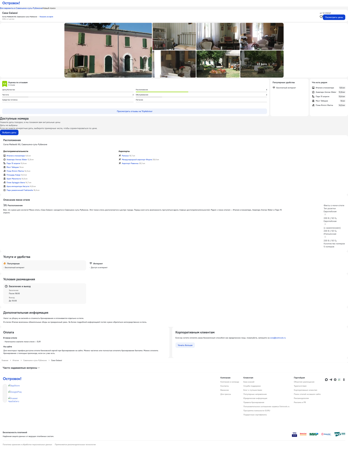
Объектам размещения (304, 382)
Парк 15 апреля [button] (13, 163)
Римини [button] (125, 155)
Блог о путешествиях (252, 390)
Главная (5, 360)
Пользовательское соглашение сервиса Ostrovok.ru (266, 406)
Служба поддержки (252, 386)
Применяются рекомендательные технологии (75, 444)
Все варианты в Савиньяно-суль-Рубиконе (21, 8)
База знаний (248, 382)
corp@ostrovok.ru (278, 338)
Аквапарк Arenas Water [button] (17, 159)
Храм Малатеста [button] (14, 178)
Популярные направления (255, 394)
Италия (16, 360)
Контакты (224, 386)
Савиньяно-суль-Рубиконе (35, 360)
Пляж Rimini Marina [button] (15, 171)
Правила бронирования (253, 402)
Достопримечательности (15, 151)
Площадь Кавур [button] (13, 175)
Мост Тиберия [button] (13, 167)
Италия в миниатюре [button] (16, 155)
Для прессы (225, 394)
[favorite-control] (321, 17)
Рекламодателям (301, 398)
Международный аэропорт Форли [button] (137, 159)
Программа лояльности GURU (256, 410)
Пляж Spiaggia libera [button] (16, 182)
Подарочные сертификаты (255, 414)
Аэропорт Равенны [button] (130, 163)
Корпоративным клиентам (305, 390)
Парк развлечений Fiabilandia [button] (20, 190)
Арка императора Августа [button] (18, 186)
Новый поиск (49, 8)
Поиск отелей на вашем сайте (307, 394)
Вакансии (224, 390)
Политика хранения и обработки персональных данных (27, 444)
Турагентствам (300, 386)
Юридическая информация (255, 398)
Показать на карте (46, 17)
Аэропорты (124, 151)
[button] (108, 50)
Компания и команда (229, 382)
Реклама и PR (300, 402)
